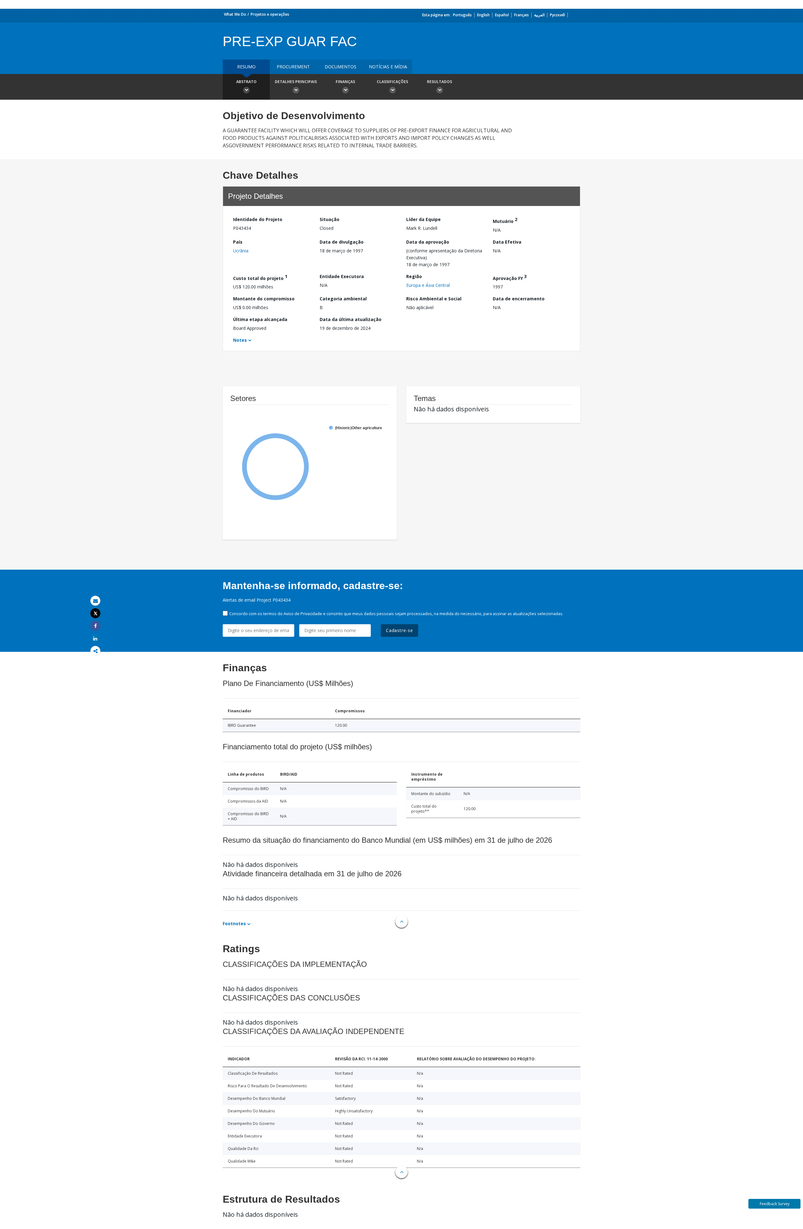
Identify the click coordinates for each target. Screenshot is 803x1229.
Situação (329, 219)
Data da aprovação (427, 242)
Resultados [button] (439, 81)
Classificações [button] (392, 81)
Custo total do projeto (260, 277)
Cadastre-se (399, 630)
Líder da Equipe (423, 219)
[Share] (95, 626)
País (237, 242)
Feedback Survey (775, 1203)
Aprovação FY (510, 277)
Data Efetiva (507, 242)
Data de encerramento (519, 299)
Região (414, 276)
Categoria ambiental (343, 299)
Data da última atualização (350, 319)
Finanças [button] (345, 81)
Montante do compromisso (264, 299)
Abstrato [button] (246, 81)
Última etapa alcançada (260, 319)
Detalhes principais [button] (296, 81)
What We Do (235, 14)
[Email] (95, 601)
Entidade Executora (342, 276)
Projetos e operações (270, 14)
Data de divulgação (342, 242)
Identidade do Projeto (257, 219)
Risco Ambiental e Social (433, 299)
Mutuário (505, 220)
